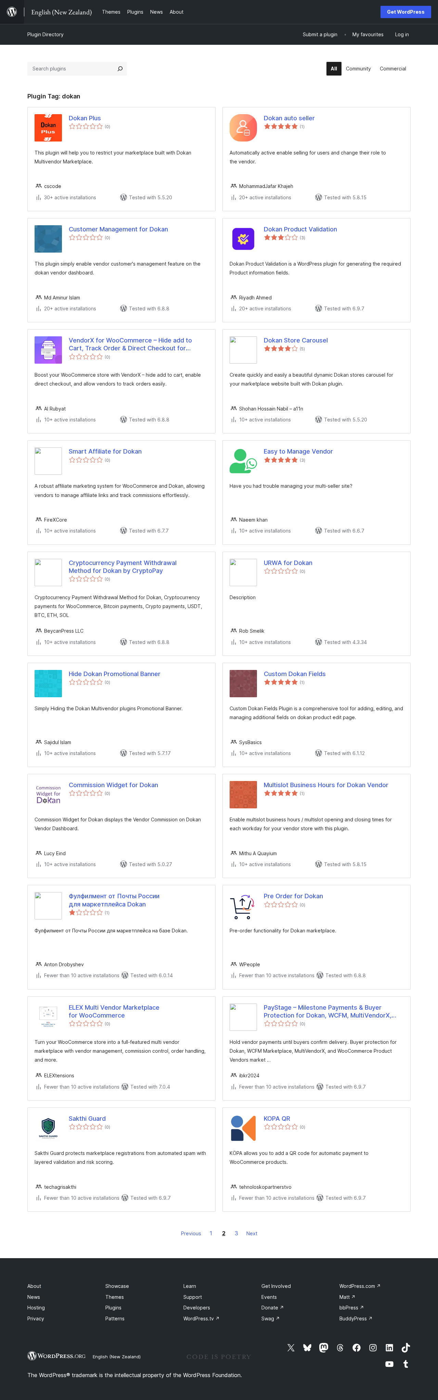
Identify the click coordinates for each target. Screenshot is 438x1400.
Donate (272, 1307)
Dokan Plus (85, 118)
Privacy (35, 1318)
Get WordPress (406, 12)
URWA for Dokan (288, 562)
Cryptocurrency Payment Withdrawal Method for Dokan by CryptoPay (123, 566)
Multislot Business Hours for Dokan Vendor (326, 785)
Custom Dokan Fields (295, 673)
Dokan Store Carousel (296, 340)
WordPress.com (360, 1286)
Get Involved (276, 1286)
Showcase (117, 1286)
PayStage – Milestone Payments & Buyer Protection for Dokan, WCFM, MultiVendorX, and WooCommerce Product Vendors (327, 1012)
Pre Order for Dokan (293, 896)
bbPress (351, 1307)
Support (192, 1297)
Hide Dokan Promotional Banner (114, 673)
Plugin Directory (45, 34)
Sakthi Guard (87, 1118)
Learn (189, 1286)
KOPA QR (277, 1118)
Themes (114, 1297)
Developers (196, 1307)
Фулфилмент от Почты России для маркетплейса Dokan (114, 899)
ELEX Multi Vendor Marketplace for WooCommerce (114, 1011)
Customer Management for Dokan (118, 229)
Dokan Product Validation (300, 229)
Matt (347, 1297)
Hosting (36, 1307)
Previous (191, 1233)
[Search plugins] (120, 69)
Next (251, 1233)
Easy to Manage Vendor (298, 451)
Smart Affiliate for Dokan (105, 451)
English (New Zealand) (117, 1356)
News (33, 1297)
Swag (270, 1318)
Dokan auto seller (289, 118)
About (34, 1286)
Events (269, 1297)
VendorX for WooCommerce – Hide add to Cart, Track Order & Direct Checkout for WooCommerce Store (130, 344)
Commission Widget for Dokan (113, 785)
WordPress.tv (201, 1318)
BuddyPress (356, 1318)
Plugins (113, 1307)
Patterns (115, 1318)
